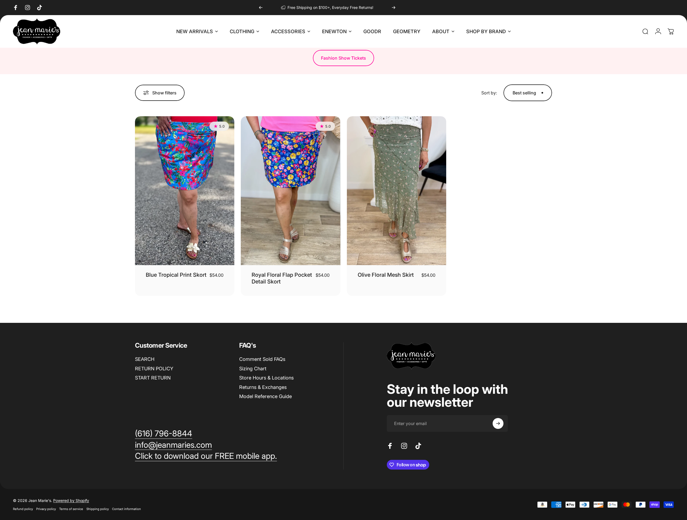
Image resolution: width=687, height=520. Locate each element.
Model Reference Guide (265, 396)
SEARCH (144, 359)
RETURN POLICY (154, 368)
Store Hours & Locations (266, 378)
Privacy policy (46, 509)
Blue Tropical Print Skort (176, 275)
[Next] (394, 7)
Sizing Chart (252, 368)
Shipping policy (97, 509)
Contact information (126, 509)
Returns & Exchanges (263, 387)
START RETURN (153, 378)
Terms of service (71, 509)
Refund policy (23, 509)
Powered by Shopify (71, 500)
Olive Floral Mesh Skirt (386, 275)
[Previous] (261, 7)
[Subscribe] (498, 423)
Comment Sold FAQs (262, 359)
